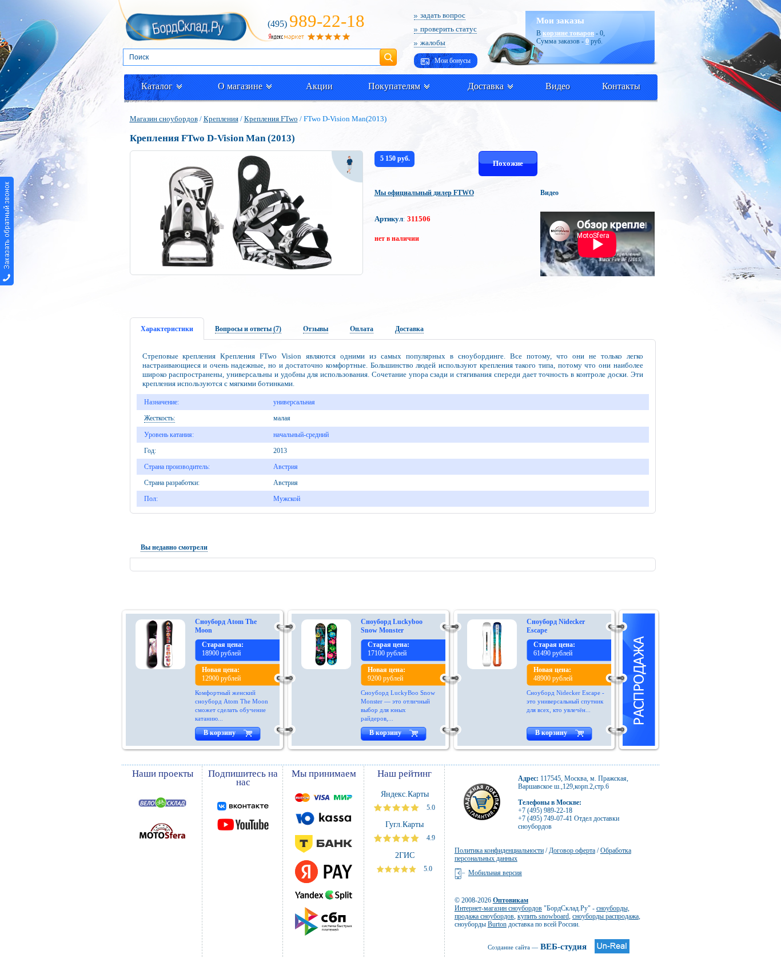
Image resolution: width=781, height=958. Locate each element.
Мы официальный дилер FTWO (424, 193)
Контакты (621, 86)
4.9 (430, 838)
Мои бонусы (452, 61)
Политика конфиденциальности (499, 850)
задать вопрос (442, 15)
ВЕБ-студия (537, 946)
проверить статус (448, 29)
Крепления (221, 118)
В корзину (220, 733)
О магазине (240, 86)
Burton (497, 924)
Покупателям (394, 86)
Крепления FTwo (271, 118)
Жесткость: (159, 418)
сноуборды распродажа (605, 916)
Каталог (157, 86)
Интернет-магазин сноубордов (498, 908)
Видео (557, 86)
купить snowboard (543, 916)
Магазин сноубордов (164, 118)
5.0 (430, 808)
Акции (319, 86)
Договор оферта (572, 850)
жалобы (432, 42)
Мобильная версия (495, 873)
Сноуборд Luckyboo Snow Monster (392, 626)
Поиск (388, 53)
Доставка (486, 86)
